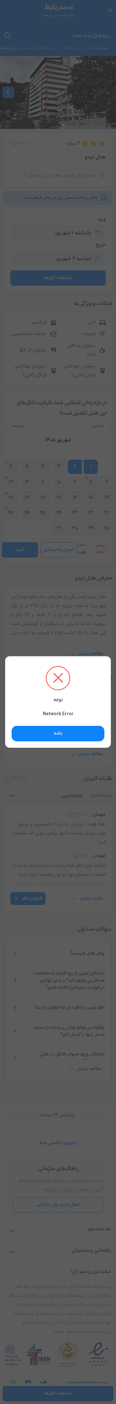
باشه (58, 733)
